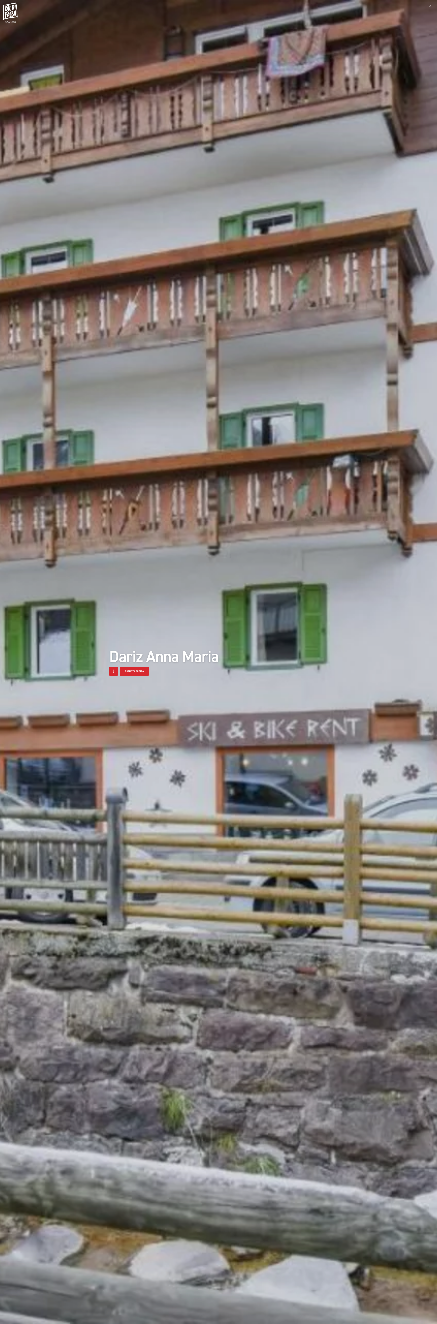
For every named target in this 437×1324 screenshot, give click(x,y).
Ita (429, 6)
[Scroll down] (113, 671)
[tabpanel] (218, 662)
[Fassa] (10, 13)
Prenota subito (134, 671)
